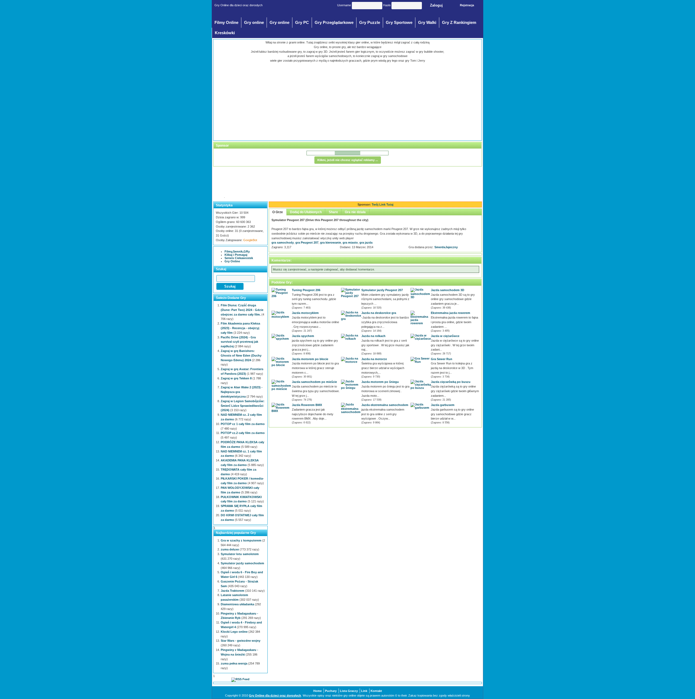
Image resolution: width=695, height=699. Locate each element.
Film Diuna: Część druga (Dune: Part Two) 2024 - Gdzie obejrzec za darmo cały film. (242, 310)
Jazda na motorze (374, 359)
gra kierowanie (330, 242)
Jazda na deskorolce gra (378, 312)
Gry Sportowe (399, 22)
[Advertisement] (301, 101)
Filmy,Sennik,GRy (237, 251)
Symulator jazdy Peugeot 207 (382, 290)
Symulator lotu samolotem (240, 554)
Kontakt (376, 690)
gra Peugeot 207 (306, 242)
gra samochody (282, 242)
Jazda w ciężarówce (445, 336)
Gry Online (232, 261)
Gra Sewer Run (441, 359)
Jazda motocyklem (305, 312)
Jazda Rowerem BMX (307, 405)
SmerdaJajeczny (446, 247)
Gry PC (302, 22)
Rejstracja (467, 5)
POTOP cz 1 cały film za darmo (243, 424)
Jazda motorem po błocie (310, 359)
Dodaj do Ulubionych (306, 212)
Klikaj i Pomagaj (236, 254)
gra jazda (365, 242)
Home (317, 690)
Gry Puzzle (369, 22)
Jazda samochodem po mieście (314, 381)
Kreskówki (225, 33)
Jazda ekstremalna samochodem (384, 405)
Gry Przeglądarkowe (334, 22)
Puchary (331, 690)
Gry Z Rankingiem (459, 22)
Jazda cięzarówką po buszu (450, 381)
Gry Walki (427, 22)
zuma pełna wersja (234, 663)
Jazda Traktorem (232, 590)
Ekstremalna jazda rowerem (450, 312)
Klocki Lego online (234, 631)
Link (364, 690)
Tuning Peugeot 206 (306, 290)
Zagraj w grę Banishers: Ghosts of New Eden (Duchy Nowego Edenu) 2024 (241, 355)
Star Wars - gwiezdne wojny (240, 640)
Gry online (254, 22)
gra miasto (350, 242)
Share (333, 212)
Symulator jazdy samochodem (242, 563)
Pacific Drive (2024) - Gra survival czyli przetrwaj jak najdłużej (239, 342)
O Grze (277, 212)
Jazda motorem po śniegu (380, 381)
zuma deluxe (230, 549)
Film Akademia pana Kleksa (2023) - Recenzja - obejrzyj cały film (240, 328)
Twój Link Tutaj (382, 204)
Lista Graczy (349, 690)
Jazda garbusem (442, 405)
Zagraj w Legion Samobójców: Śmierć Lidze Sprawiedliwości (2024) (242, 405)
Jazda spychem (303, 336)
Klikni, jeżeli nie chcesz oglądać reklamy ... (347, 160)
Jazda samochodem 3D (447, 290)
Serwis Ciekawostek (239, 258)
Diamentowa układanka (237, 604)
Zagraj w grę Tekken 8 (236, 378)
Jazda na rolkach (373, 336)
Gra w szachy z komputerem (241, 540)
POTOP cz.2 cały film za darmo (243, 432)
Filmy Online (226, 22)
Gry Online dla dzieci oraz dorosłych (275, 695)
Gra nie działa (355, 212)
